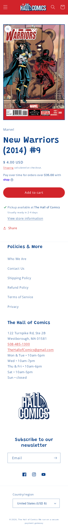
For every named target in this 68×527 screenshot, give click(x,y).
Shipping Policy (19, 278)
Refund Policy (18, 287)
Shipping (8, 167)
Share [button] (12, 228)
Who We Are (17, 259)
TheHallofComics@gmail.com (31, 350)
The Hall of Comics (28, 519)
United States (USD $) (32, 503)
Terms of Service (20, 297)
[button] (5, 7)
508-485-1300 (19, 344)
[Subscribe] (55, 458)
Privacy (13, 307)
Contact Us (16, 268)
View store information (25, 218)
